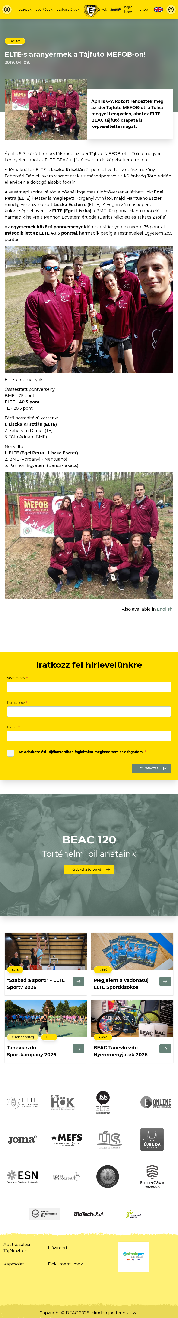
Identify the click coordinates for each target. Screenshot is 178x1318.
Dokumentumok (65, 1264)
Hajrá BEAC (128, 9)
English (164, 609)
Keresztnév (17, 702)
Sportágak (44, 9)
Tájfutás (15, 41)
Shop (144, 9)
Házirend (57, 1247)
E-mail (13, 727)
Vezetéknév (17, 678)
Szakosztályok (68, 9)
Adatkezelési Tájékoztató (16, 1247)
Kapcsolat (13, 1264)
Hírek (115, 9)
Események (98, 9)
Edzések (25, 9)
